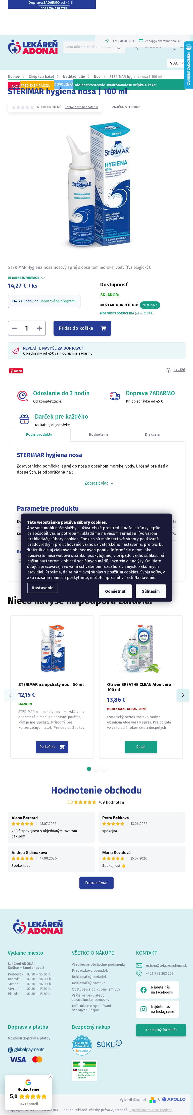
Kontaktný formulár (161, 1030)
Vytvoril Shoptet (133, 1100)
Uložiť (18, 371)
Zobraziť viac (96, 882)
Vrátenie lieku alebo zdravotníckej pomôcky (90, 997)
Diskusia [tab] (152, 434)
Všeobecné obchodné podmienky (99, 964)
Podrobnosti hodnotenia (81, 107)
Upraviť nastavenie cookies (150, 1110)
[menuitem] (14, 86)
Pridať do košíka (76, 328)
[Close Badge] (50, 1076)
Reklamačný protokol (89, 983)
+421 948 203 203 (159, 973)
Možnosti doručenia (127, 313)
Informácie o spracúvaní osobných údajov (91, 1008)
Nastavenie (43, 587)
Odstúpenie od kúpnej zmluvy (96, 989)
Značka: (126, 107)
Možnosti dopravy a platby (29, 1038)
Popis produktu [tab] (39, 434)
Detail (141, 747)
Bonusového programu (57, 301)
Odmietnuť (115, 591)
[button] (89, 769)
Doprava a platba (54, 8)
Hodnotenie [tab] (99, 434)
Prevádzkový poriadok (90, 970)
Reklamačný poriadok (89, 977)
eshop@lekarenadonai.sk (166, 965)
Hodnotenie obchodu (96, 790)
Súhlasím (151, 591)
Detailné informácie (23, 278)
